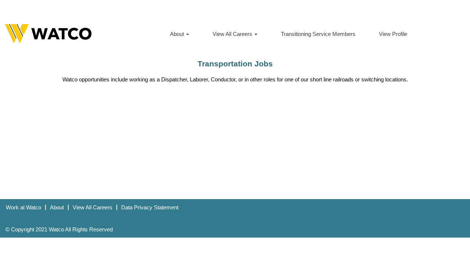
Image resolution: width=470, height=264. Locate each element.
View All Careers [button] (233, 34)
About (57, 207)
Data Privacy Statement (149, 207)
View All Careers (92, 207)
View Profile (393, 34)
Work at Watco (23, 207)
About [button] (177, 34)
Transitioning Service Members (318, 34)
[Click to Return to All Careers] (48, 34)
